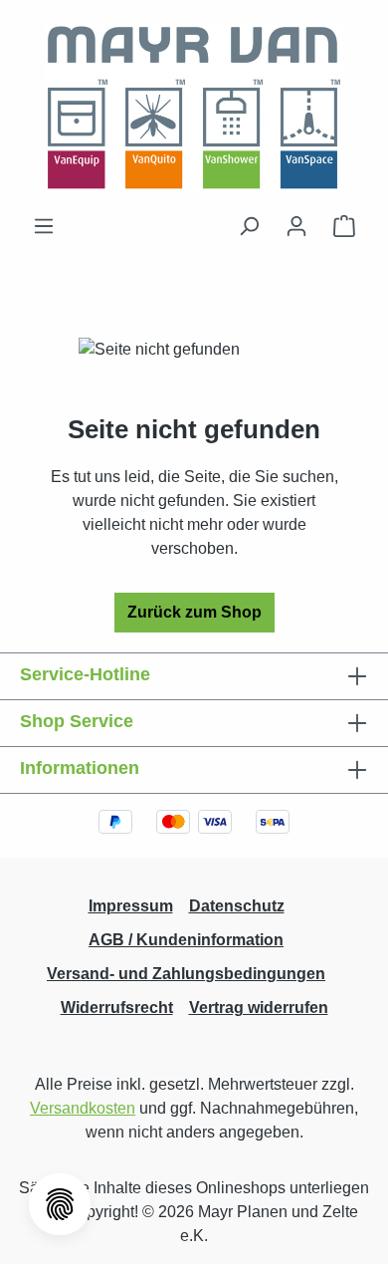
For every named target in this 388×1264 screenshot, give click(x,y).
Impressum (131, 905)
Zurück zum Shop (194, 612)
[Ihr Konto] (296, 226)
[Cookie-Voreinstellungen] (60, 1204)
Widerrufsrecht (117, 1007)
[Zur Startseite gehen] (194, 107)
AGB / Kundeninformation (186, 939)
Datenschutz (237, 905)
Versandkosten (82, 1108)
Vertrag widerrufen (258, 1007)
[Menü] (44, 226)
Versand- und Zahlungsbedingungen (186, 973)
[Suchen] (249, 226)
